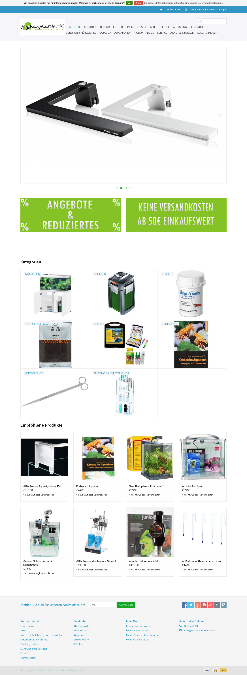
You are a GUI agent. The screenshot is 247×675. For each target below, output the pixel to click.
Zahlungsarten (29, 644)
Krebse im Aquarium (88, 486)
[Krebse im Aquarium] (97, 457)
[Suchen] (199, 21)
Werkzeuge (180, 27)
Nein (138, 3)
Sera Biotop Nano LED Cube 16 (147, 486)
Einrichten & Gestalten (141, 27)
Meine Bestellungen (137, 630)
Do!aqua (105, 32)
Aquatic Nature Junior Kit (143, 561)
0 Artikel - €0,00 (172, 9)
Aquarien (90, 27)
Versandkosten (47, 495)
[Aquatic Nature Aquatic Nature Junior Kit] (150, 532)
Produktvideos (143, 32)
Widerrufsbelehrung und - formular (41, 635)
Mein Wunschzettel (137, 639)
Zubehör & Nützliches (81, 32)
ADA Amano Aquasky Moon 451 (42, 486)
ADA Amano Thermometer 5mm (201, 561)
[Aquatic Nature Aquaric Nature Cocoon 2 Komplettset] (44, 532)
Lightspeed (79, 670)
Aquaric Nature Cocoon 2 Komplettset (37, 562)
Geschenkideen (207, 32)
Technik (105, 27)
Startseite (73, 27)
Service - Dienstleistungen (175, 32)
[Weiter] (219, 115)
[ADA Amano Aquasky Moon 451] (44, 457)
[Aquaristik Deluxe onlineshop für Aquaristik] (42, 27)
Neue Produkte (82, 630)
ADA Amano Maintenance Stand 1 (96, 561)
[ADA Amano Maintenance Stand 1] (97, 532)
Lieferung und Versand (33, 648)
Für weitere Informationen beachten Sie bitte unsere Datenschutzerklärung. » (183, 3)
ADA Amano (122, 32)
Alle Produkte (81, 626)
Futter (118, 27)
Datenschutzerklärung (33, 639)
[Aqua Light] (123, 97)
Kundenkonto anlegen (139, 626)
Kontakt (25, 653)
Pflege (165, 27)
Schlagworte (81, 639)
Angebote (79, 635)
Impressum (27, 626)
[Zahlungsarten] (207, 670)
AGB (23, 630)
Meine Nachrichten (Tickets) (142, 635)
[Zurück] (27, 115)
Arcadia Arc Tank (192, 486)
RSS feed (78, 644)
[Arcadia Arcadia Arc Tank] (203, 457)
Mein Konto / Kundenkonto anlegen (208, 9)
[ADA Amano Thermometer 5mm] (203, 532)
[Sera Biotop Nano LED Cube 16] (150, 457)
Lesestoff (198, 27)
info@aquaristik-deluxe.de (200, 630)
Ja (129, 3)
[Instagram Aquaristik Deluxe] (224, 605)
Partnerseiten (28, 657)
